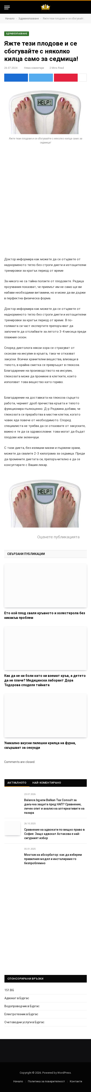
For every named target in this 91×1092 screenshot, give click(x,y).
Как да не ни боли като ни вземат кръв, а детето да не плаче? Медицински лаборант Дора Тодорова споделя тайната (45, 680)
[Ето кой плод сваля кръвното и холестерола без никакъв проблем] (45, 585)
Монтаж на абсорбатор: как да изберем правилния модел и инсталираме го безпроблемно (53, 859)
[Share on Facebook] (16, 78)
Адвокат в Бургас (16, 998)
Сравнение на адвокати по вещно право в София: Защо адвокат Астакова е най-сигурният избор (54, 834)
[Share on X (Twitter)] (41, 78)
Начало (9, 18)
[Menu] (7, 7)
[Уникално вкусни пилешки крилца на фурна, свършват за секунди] (45, 715)
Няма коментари (34, 67)
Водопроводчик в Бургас (22, 1006)
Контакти (76, 1081)
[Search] (85, 7)
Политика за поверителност (46, 1081)
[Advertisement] (45, 199)
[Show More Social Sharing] (83, 78)
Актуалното (16, 782)
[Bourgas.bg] (45, 7)
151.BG (9, 990)
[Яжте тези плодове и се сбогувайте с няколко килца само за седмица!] (45, 111)
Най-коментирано (46, 782)
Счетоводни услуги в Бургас (24, 1022)
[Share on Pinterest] (66, 78)
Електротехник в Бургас (21, 1014)
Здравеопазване (28, 18)
